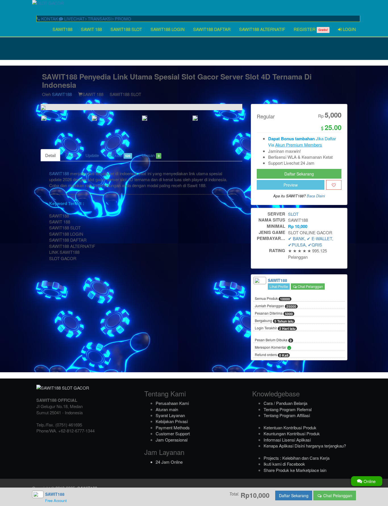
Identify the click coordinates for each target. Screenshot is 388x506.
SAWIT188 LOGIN (168, 29)
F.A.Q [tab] (70, 155)
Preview (290, 185)
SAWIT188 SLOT (126, 29)
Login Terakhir (275, 328)
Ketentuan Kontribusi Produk (290, 427)
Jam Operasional (171, 440)
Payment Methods (173, 427)
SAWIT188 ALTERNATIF (262, 29)
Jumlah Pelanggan (275, 306)
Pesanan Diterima (274, 313)
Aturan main (167, 409)
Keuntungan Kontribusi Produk (292, 433)
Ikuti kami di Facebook (284, 464)
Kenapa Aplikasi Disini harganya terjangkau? (305, 446)
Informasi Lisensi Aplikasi (287, 440)
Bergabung (274, 321)
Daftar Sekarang (299, 174)
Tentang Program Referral (288, 409)
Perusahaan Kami (172, 403)
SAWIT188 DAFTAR (212, 29)
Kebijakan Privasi (172, 421)
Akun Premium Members (298, 145)
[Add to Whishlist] (333, 185)
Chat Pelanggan (310, 286)
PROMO (122, 19)
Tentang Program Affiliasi (287, 415)
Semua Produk (272, 299)
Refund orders (271, 355)
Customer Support (173, 433)
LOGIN (349, 29)
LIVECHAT (74, 19)
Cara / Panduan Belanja (285, 403)
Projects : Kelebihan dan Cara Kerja (296, 458)
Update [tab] (92, 155)
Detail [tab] (50, 155)
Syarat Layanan (170, 415)
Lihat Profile (279, 286)
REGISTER (311, 29)
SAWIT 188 (91, 29)
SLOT (293, 214)
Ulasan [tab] (150, 155)
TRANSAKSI (99, 19)
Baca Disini (316, 195)
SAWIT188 (62, 29)
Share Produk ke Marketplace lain (295, 470)
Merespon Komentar (272, 347)
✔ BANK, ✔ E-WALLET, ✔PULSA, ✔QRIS (310, 241)
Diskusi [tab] (119, 155)
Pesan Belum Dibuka (273, 340)
